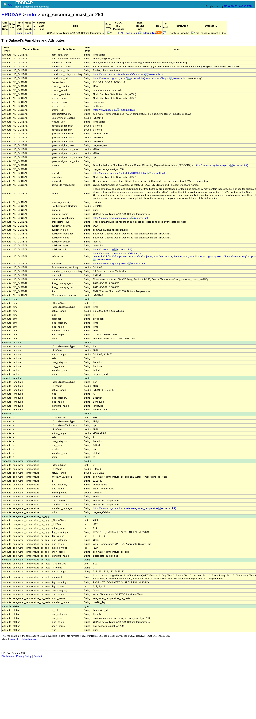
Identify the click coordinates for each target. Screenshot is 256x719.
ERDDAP (11, 14)
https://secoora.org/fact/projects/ (212, 165)
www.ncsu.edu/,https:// (157, 78)
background (132, 33)
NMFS (234, 6)
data (19, 33)
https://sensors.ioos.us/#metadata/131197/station (120, 173)
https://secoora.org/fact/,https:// (110, 78)
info (31, 14)
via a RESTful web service (24, 639)
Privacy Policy (23, 656)
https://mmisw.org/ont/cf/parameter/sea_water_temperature (125, 508)
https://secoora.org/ (103, 249)
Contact (37, 656)
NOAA (227, 6)
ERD (249, 6)
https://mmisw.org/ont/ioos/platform (112, 218)
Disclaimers (7, 656)
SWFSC (242, 6)
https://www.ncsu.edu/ (105, 110)
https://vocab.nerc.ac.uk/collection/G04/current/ (119, 74)
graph (28, 33)
